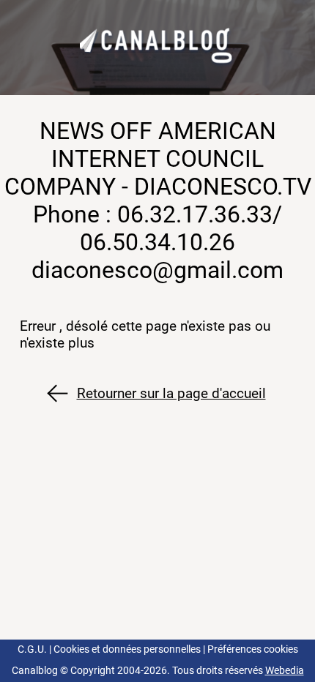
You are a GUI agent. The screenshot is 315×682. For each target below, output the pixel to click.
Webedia (284, 670)
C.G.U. (32, 649)
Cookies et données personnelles (127, 649)
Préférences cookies (252, 649)
